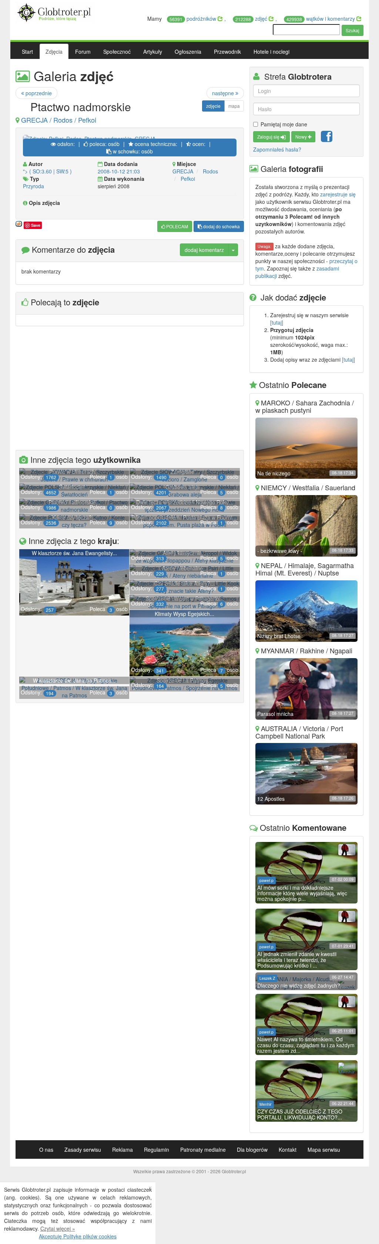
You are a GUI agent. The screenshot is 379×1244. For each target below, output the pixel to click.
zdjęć (252, 18)
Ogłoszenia (188, 51)
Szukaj (352, 30)
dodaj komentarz (204, 249)
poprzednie (38, 93)
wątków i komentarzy (321, 18)
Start (27, 51)
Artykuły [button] (152, 51)
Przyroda (33, 186)
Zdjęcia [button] (54, 51)
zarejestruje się (338, 194)
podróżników (194, 18)
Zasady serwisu (82, 1149)
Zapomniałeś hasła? (277, 149)
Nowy (301, 136)
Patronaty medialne (203, 1149)
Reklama (122, 1149)
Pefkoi (188, 178)
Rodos (210, 171)
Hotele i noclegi (271, 51)
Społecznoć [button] (117, 51)
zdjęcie (213, 106)
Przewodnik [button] (227, 51)
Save (35, 225)
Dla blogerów (252, 1149)
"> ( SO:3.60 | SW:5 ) (47, 171)
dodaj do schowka (221, 226)
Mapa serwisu (324, 1149)
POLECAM (176, 226)
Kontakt (287, 1149)
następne (223, 93)
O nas (46, 1149)
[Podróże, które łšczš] (55, 11)
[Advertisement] (130, 389)
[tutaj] (276, 322)
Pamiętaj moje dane (284, 124)
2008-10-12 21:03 (119, 171)
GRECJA (182, 171)
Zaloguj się (269, 136)
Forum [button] (83, 51)
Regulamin (156, 1149)
